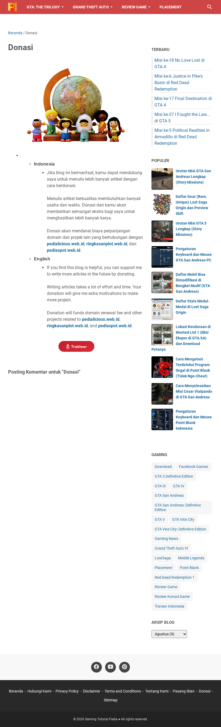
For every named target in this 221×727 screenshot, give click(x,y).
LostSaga (163, 558)
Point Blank (189, 568)
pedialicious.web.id (65, 243)
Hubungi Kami (39, 691)
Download (163, 466)
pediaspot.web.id (63, 250)
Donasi (204, 691)
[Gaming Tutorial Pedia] (12, 7)
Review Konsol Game (172, 596)
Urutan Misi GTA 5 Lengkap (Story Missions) (191, 229)
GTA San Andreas (169, 495)
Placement (171, 7)
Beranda (16, 691)
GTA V (160, 519)
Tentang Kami (156, 691)
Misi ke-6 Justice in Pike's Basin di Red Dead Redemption (178, 83)
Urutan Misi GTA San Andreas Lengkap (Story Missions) (193, 176)
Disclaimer (91, 691)
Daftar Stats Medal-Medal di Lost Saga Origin (192, 307)
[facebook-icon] (96, 667)
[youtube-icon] (110, 667)
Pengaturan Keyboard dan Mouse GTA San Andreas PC (194, 254)
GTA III (160, 486)
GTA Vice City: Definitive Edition (180, 529)
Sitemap (111, 700)
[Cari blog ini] (209, 7)
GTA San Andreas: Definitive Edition (178, 507)
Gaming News (166, 538)
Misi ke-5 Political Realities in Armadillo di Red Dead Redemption (182, 137)
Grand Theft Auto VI (171, 548)
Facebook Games (193, 466)
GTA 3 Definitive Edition (174, 476)
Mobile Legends (191, 558)
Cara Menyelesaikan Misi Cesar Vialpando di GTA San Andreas (194, 391)
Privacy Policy (67, 691)
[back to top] (210, 714)
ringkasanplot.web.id (106, 243)
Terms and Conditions (123, 691)
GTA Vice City (183, 519)
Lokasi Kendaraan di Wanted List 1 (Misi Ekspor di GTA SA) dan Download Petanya (181, 338)
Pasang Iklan (184, 691)
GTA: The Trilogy (43, 7)
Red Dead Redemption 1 (175, 577)
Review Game (134, 7)
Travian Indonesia (169, 606)
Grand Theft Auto (91, 7)
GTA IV (178, 486)
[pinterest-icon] (124, 667)
